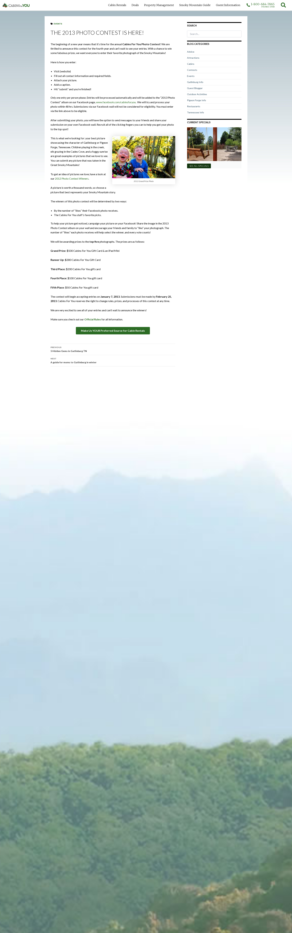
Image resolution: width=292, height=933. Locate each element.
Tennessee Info (195, 112)
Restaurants (193, 106)
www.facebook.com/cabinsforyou (116, 102)
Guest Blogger (195, 88)
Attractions (193, 57)
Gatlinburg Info (195, 82)
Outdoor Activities (197, 94)
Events (58, 23)
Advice (190, 51)
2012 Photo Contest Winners (72, 178)
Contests (192, 69)
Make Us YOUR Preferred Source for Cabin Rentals (113, 330)
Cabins (190, 63)
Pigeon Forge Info (196, 100)
